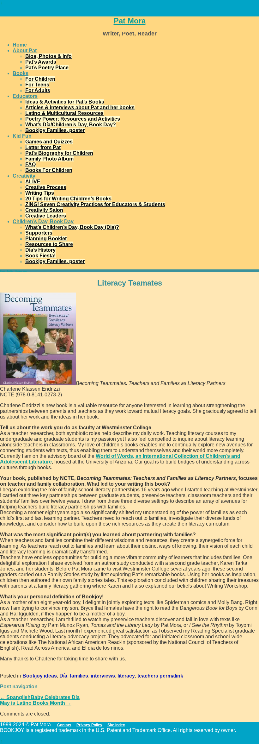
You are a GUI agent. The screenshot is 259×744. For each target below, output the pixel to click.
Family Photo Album (49, 158)
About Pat (25, 50)
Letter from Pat (43, 147)
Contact (64, 725)
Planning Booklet (46, 238)
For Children (40, 79)
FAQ (30, 164)
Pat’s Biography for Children (59, 153)
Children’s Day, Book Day (43, 221)
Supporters (38, 233)
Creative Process (45, 187)
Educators (25, 96)
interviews (103, 675)
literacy (126, 675)
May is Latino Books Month (35, 703)
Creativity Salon (44, 210)
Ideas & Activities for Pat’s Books (64, 101)
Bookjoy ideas (21, 271)
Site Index (116, 725)
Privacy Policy (89, 725)
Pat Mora (130, 20)
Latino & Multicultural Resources (64, 113)
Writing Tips (39, 193)
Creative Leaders (45, 215)
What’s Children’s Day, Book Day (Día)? (72, 227)
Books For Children (48, 170)
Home (20, 44)
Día (63, 675)
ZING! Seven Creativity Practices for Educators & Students (95, 204)
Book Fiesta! (40, 255)
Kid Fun (22, 136)
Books (20, 73)
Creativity (24, 176)
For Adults (37, 90)
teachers (147, 675)
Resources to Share (49, 244)
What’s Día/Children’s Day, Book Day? (70, 124)
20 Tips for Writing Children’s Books (68, 198)
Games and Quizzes (49, 141)
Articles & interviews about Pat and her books (80, 107)
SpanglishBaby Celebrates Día (40, 697)
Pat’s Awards (40, 62)
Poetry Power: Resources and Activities (72, 119)
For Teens (37, 84)
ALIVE (32, 181)
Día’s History (40, 250)
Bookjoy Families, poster (55, 130)
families (79, 675)
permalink (171, 675)
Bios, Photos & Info (48, 56)
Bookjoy (10, 271)
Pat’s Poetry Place (47, 67)
